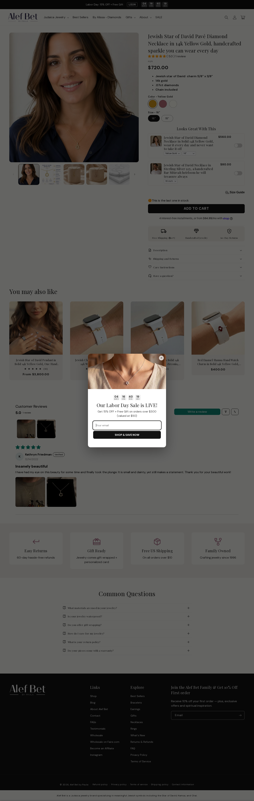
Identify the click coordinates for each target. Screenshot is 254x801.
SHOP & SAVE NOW (127, 435)
